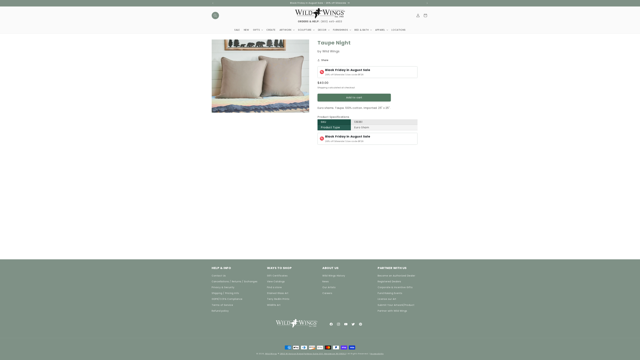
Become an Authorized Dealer (396, 275)
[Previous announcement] (212, 3)
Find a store (274, 287)
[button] (215, 15)
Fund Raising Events (390, 293)
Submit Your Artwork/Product (396, 305)
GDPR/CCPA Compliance (227, 299)
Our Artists (329, 287)
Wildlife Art (273, 305)
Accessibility (377, 353)
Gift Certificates (277, 275)
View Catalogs (276, 281)
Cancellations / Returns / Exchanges (235, 281)
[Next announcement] (427, 3)
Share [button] (324, 60)
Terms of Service (222, 305)
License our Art (387, 299)
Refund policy (220, 310)
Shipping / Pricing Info (225, 293)
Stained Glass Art (277, 293)
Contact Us (219, 275)
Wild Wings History (333, 275)
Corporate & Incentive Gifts (395, 287)
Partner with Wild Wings (392, 310)
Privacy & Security (223, 287)
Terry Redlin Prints (278, 299)
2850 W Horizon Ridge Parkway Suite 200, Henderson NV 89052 (313, 353)
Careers (327, 293)
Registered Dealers (389, 281)
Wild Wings (271, 353)
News (325, 281)
